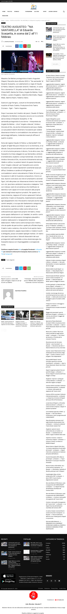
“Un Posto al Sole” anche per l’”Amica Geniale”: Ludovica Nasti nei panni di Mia (56, 229)
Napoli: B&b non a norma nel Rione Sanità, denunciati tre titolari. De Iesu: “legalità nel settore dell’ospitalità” (59, 47)
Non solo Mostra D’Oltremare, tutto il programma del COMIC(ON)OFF (56, 415)
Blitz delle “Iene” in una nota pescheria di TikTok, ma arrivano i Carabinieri (37, 544)
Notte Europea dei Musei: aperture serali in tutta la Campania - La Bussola (55, 277)
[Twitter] (21, 46)
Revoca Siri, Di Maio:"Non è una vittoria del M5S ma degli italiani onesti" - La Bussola (55, 333)
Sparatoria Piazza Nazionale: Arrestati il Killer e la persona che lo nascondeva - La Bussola (55, 323)
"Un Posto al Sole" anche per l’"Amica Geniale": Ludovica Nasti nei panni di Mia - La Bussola (55, 131)
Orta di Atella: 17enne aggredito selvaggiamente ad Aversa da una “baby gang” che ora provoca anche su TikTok (59, 56)
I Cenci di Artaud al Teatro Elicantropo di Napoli (55, 114)
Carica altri (55, 64)
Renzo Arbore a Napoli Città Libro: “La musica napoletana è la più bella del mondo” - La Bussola (55, 448)
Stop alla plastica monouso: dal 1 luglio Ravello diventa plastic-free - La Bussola (55, 422)
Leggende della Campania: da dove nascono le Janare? (54, 199)
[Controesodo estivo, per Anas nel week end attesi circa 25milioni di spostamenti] (49, 29)
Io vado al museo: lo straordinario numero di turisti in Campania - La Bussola (55, 512)
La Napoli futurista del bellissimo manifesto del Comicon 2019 (55, 488)
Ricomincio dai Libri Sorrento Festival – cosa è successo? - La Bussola (54, 344)
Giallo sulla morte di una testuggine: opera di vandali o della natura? (56, 298)
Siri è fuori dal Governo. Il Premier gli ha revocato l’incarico (55, 337)
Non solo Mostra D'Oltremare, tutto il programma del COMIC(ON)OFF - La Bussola (55, 484)
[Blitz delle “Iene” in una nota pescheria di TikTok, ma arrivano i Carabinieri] (26, 544)
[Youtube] (59, 580)
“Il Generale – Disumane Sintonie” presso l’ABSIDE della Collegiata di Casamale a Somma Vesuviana (33, 280)
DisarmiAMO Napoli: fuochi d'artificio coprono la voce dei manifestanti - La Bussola (54, 361)
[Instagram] (51, 580)
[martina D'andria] (2, 41)
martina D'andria (9, 41)
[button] (64, 11)
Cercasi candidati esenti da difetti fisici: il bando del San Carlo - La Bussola (55, 236)
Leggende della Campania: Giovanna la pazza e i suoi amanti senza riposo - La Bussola (56, 185)
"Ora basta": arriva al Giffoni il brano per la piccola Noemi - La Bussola (54, 168)
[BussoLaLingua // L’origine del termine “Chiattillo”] (26, 552)
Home (2, 20)
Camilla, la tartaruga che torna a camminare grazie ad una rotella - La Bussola (56, 295)
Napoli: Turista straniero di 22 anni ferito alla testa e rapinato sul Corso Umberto (7, 323)
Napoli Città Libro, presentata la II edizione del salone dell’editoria (55, 452)
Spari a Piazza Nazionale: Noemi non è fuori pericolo (56, 326)
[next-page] (5, 330)
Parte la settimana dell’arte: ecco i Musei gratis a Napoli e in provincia (56, 516)
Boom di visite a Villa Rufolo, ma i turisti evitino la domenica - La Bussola (55, 467)
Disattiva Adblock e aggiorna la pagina (33, 613)
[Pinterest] (25, 46)
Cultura (7, 20)
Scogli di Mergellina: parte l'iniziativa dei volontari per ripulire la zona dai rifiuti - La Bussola (55, 120)
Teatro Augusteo (10, 260)
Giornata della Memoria (52, 521)
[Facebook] (17, 46)
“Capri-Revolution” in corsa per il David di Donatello (55, 460)
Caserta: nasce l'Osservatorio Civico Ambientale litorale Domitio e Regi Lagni (55, 352)
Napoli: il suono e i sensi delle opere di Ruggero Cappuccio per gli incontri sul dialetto (11, 280)
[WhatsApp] (29, 46)
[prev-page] (2, 330)
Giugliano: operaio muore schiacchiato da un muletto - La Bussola (54, 430)
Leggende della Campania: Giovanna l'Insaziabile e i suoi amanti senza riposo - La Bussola (56, 206)
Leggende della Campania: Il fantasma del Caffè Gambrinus (54, 189)
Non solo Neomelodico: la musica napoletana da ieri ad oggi (55, 264)
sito (19, 249)
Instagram (8, 254)
